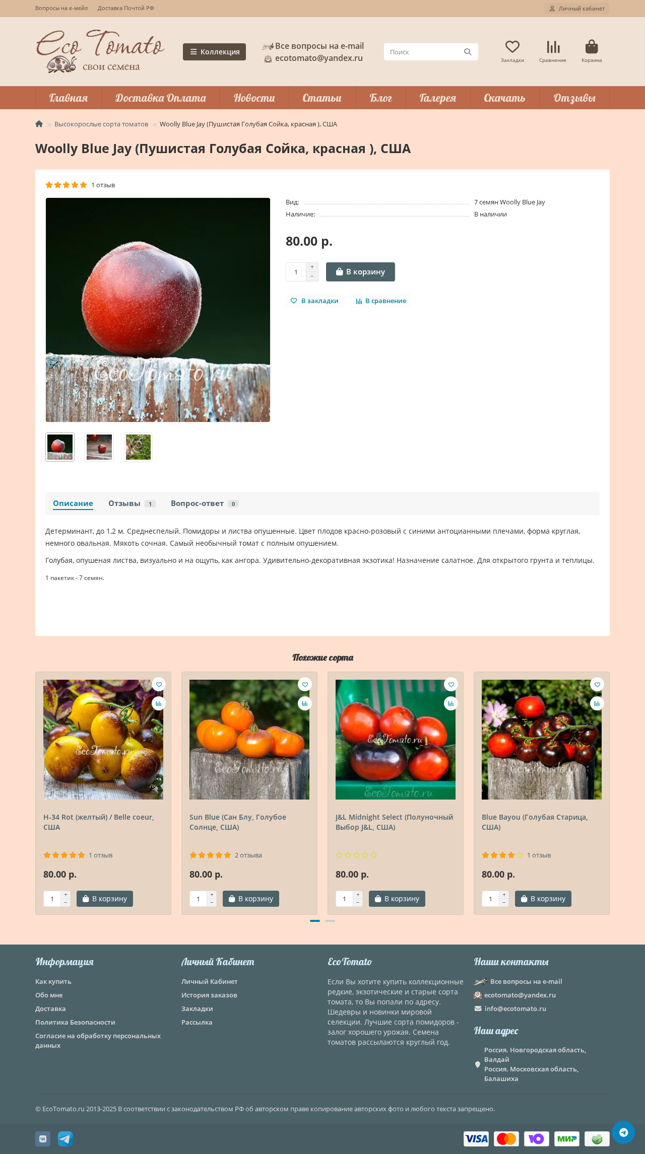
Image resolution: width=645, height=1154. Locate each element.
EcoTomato (350, 961)
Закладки (197, 1008)
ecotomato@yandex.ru (520, 994)
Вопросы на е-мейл (61, 8)
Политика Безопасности (75, 1022)
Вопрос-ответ (203, 503)
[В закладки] (159, 684)
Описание (73, 503)
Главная (68, 98)
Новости (254, 98)
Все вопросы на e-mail (319, 45)
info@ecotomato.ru (515, 1008)
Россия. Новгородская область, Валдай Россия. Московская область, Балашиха (535, 1064)
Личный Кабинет (217, 961)
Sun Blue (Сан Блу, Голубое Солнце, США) (237, 822)
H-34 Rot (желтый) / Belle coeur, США (98, 822)
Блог (380, 98)
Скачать (505, 98)
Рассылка (197, 1022)
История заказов (209, 994)
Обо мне (48, 994)
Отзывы (574, 98)
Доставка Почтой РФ (126, 8)
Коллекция (220, 51)
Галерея (437, 98)
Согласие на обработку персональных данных (98, 1040)
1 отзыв (101, 184)
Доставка (50, 1008)
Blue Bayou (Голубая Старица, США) (535, 822)
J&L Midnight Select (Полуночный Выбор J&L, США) (394, 822)
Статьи (322, 98)
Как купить (53, 981)
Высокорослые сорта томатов (101, 123)
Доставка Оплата (160, 98)
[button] (36, 792)
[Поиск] (468, 52)
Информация (64, 961)
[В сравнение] (159, 703)
